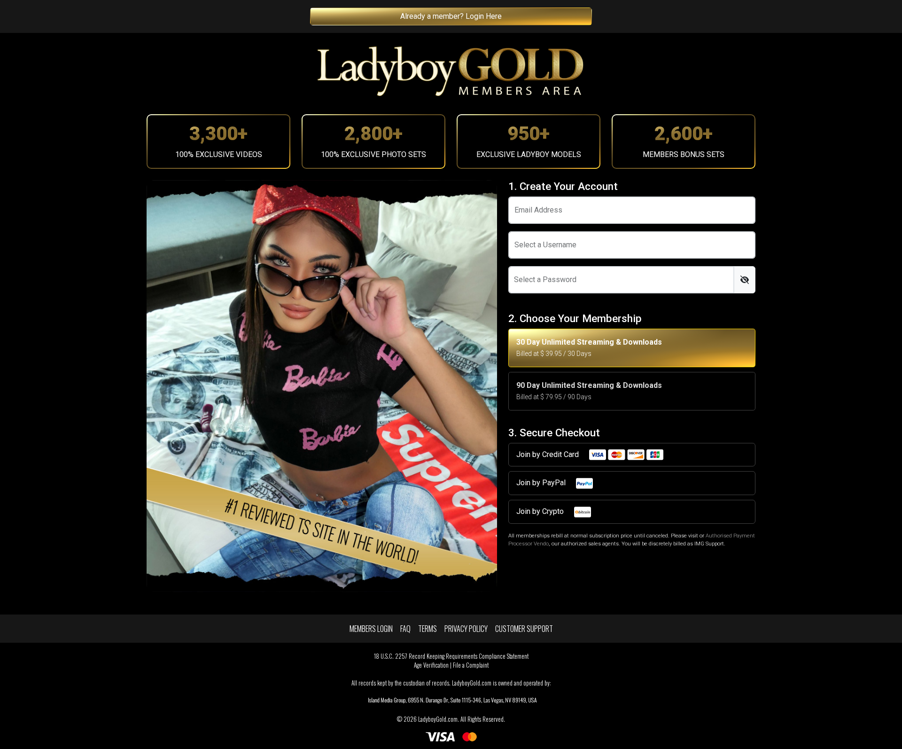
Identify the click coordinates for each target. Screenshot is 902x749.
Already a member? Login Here (451, 16)
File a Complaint (471, 665)
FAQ (405, 628)
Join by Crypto (541, 511)
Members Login (371, 628)
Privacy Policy (466, 628)
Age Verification (431, 665)
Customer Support (524, 628)
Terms (427, 628)
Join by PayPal (542, 482)
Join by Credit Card (548, 454)
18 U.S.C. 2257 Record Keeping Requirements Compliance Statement (451, 656)
